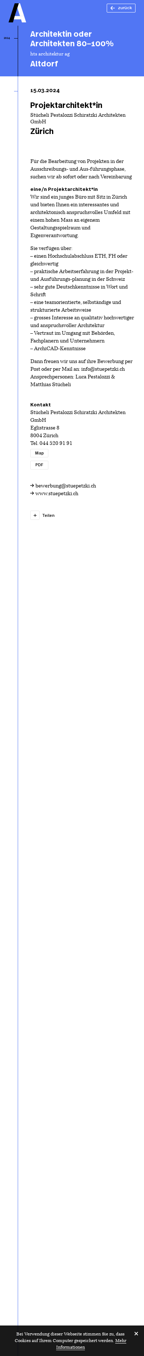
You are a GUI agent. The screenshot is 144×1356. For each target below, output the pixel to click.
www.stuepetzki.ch (56, 494)
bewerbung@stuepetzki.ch (65, 486)
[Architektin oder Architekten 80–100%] (82, 51)
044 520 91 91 (56, 443)
